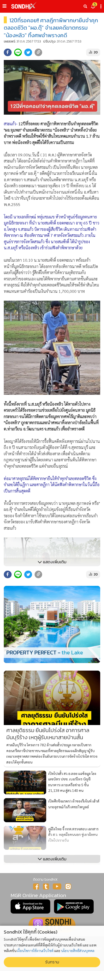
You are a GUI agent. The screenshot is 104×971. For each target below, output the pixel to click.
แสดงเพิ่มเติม (54, 562)
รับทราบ (52, 962)
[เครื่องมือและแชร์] (101, 6)
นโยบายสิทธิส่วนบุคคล (77, 950)
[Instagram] (68, 886)
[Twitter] (46, 886)
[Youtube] (57, 886)
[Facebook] (36, 886)
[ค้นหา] (85, 6)
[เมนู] (4, 6)
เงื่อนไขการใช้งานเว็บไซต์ (35, 950)
